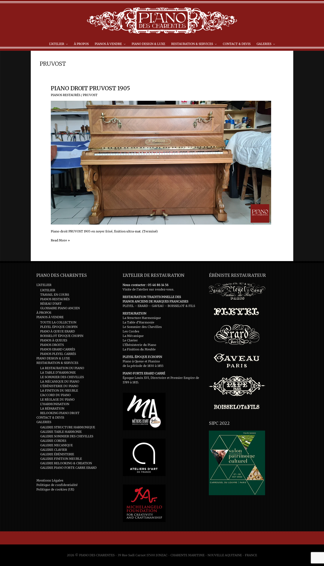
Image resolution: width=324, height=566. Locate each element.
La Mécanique (133, 336)
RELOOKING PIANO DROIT (60, 413)
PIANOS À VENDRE (50, 317)
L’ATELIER (43, 285)
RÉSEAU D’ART (51, 303)
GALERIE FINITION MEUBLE (61, 459)
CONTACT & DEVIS (50, 417)
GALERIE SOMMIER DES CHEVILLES (66, 436)
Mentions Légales (49, 480)
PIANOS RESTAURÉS (65, 95)
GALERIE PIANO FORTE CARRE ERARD (68, 468)
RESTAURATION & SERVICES (57, 363)
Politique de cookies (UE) (55, 489)
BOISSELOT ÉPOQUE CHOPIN (61, 336)
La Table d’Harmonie (138, 322)
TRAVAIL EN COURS (54, 294)
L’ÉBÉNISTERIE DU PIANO (59, 386)
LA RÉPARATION (52, 408)
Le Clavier (130, 340)
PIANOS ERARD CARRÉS (57, 349)
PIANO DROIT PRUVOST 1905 (90, 88)
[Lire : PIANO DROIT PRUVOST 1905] (161, 162)
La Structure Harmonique (142, 318)
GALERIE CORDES (53, 441)
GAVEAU (158, 306)
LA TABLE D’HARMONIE (58, 372)
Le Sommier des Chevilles (142, 327)
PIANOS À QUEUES (53, 340)
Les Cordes (131, 331)
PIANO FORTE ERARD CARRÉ (144, 373)
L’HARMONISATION (54, 404)
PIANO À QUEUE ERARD (57, 331)
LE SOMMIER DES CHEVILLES (62, 377)
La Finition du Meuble (139, 349)
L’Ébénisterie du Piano (139, 345)
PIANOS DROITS (52, 345)
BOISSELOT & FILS (181, 306)
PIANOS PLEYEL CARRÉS (58, 354)
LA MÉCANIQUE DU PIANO (59, 381)
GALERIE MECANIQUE (56, 445)
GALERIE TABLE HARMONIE (61, 432)
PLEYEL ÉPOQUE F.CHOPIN (142, 357)
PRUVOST (90, 95)
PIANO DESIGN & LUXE (53, 358)
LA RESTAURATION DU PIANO (62, 368)
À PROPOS (43, 312)
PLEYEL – (130, 306)
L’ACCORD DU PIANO (55, 395)
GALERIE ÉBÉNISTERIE (57, 454)
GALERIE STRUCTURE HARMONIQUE (67, 427)
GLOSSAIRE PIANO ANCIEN (60, 308)
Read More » (60, 240)
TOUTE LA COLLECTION (58, 322)
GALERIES (43, 422)
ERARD (143, 306)
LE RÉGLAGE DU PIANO (57, 399)
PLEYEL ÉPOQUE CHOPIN (58, 327)
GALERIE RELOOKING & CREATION (66, 463)
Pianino (154, 361)
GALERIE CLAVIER (53, 450)
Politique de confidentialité (57, 485)
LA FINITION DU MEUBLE (59, 390)
